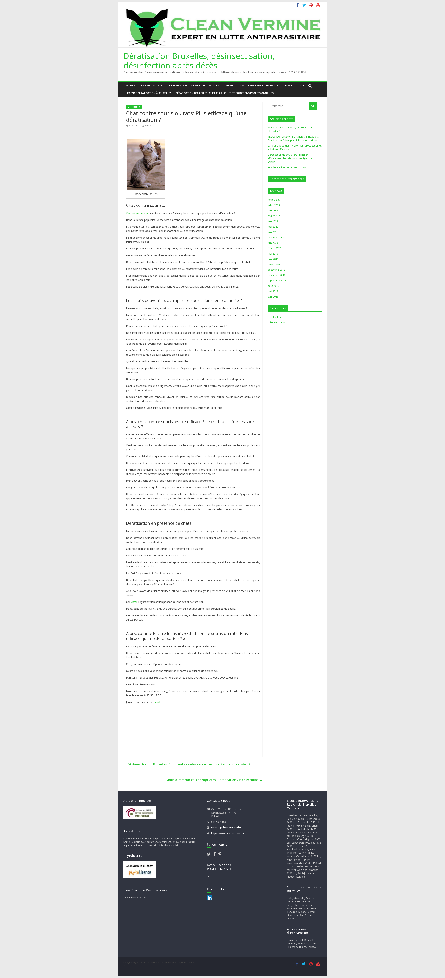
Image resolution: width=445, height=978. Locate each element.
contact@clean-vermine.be (226, 827)
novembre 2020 (276, 237)
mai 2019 (273, 253)
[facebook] (215, 854)
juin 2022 (273, 221)
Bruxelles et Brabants (263, 85)
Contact (302, 85)
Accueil (130, 85)
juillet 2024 (274, 205)
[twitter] (210, 854)
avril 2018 (273, 296)
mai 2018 (273, 291)
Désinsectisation (151, 85)
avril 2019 (273, 259)
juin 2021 (273, 232)
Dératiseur (176, 85)
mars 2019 (274, 264)
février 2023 (274, 216)
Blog (288, 85)
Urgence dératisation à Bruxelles (148, 93)
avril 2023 (273, 210)
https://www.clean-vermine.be (228, 833)
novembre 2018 (276, 275)
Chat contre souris (137, 213)
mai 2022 (273, 226)
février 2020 (274, 248)
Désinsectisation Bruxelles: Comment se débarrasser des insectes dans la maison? (186, 764)
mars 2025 (274, 199)
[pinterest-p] (219, 854)
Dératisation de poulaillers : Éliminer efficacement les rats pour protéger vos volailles (290, 158)
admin (148, 125)
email (157, 702)
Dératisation (134, 106)
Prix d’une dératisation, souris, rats (287, 167)
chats (134, 602)
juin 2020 (273, 242)
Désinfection (232, 85)
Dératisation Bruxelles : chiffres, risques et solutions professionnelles (225, 93)
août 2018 (273, 286)
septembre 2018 (277, 280)
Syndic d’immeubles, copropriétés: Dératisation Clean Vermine (213, 780)
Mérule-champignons (205, 85)
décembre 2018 (276, 269)
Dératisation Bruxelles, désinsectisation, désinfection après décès (199, 60)
